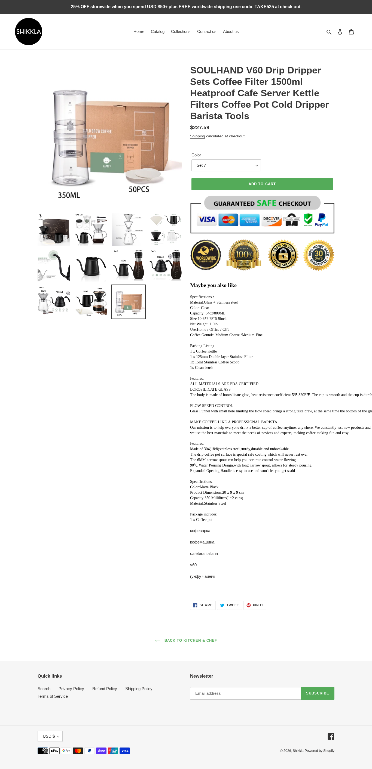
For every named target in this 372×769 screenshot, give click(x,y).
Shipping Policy (139, 688)
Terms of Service (53, 696)
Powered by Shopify (319, 751)
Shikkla (298, 751)
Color (196, 155)
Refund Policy (104, 688)
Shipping (197, 136)
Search (44, 688)
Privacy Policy (71, 688)
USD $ (49, 736)
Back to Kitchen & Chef (190, 640)
